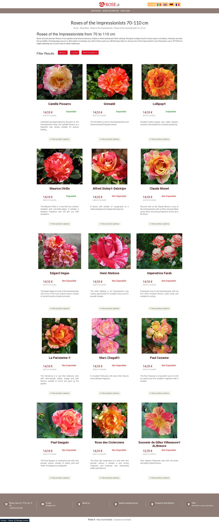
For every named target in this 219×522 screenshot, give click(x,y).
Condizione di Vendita (122, 519)
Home (76, 28)
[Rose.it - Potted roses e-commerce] (165, 4)
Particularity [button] (90, 52)
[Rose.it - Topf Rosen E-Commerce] (171, 4)
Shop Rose (96, 11)
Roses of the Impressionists (101, 28)
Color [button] (74, 52)
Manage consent (22, 520)
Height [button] (62, 52)
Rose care (125, 11)
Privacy (3, 520)
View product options (60, 139)
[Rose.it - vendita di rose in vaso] (159, 4)
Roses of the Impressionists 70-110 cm (130, 28)
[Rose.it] (109, 3)
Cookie (10, 520)
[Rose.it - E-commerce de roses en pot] (177, 4)
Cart (151, 4)
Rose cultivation (111, 11)
